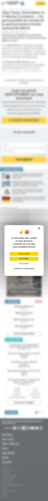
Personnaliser (24, 264)
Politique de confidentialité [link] (24, 269)
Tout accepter (24, 254)
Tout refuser (24, 259)
